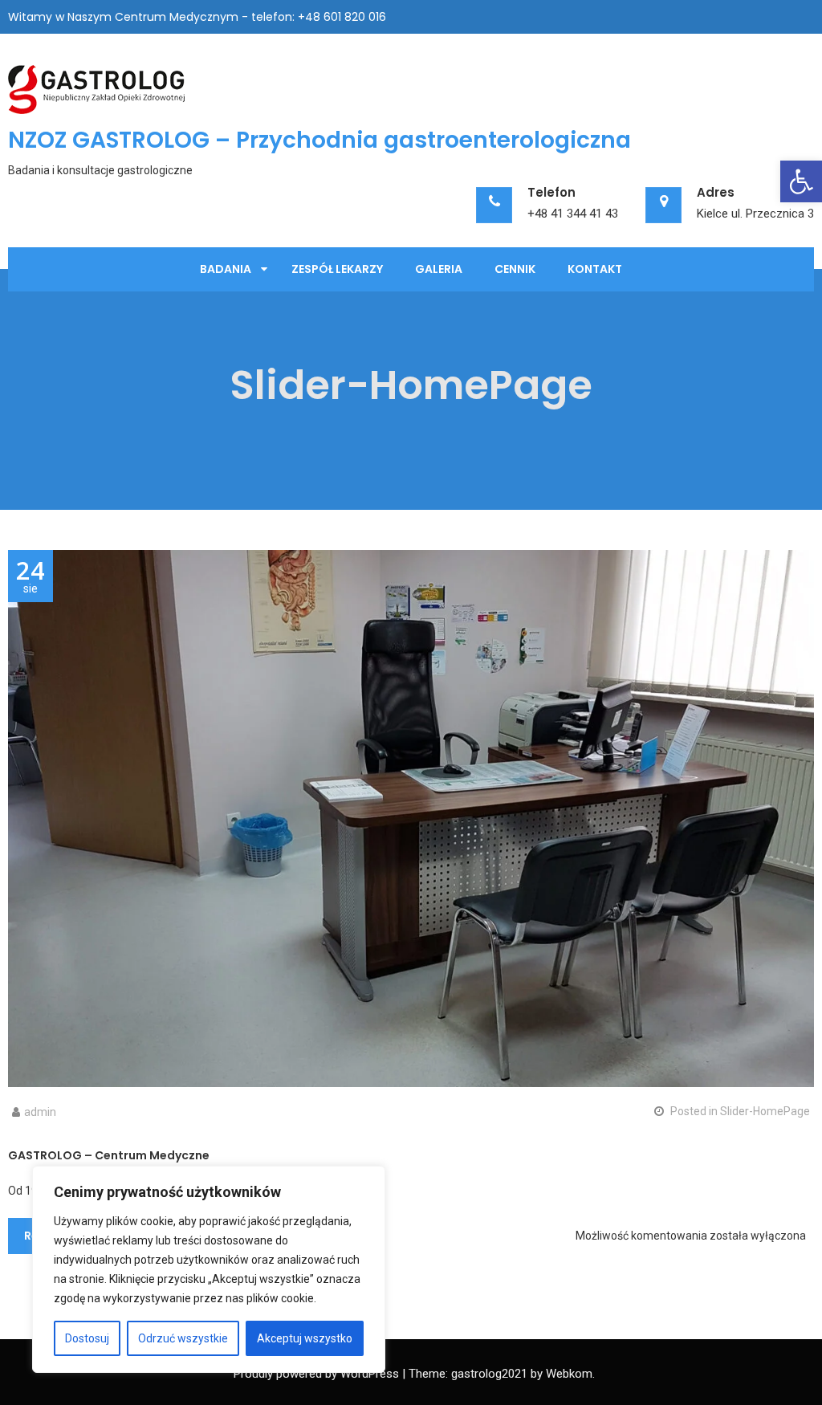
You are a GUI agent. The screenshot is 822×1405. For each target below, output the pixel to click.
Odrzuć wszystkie (183, 1338)
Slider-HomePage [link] (765, 1111)
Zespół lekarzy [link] (337, 269)
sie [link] (30, 576)
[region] (208, 1269)
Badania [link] (225, 269)
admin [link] (40, 1112)
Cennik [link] (514, 269)
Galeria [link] (438, 269)
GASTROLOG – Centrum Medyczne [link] (109, 1155)
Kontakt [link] (595, 269)
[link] (801, 181)
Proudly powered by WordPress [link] (316, 1373)
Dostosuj (87, 1338)
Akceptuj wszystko (304, 1338)
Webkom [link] (569, 1373)
